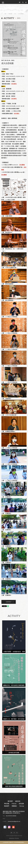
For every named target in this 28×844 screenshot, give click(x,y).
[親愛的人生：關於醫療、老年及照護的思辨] (14, 704)
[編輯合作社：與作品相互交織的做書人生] (14, 670)
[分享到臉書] (14, 833)
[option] (14, 39)
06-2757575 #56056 (11, 815)
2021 (15, 13)
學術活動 (10, 13)
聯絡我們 (6, 806)
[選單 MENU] (3, 2)
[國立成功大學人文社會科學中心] (14, 10)
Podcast (14, 803)
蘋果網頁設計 (12, 838)
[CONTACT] (26, 2)
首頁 (5, 13)
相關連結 (14, 806)
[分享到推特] (11, 833)
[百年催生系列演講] (14, 737)
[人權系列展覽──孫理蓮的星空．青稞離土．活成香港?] (14, 636)
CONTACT (8, 602)
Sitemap (21, 806)
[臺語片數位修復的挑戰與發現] (14, 771)
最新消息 (17, 801)
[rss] (17, 833)
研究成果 (21, 803)
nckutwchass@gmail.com (14, 821)
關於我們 (10, 801)
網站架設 (17, 838)
